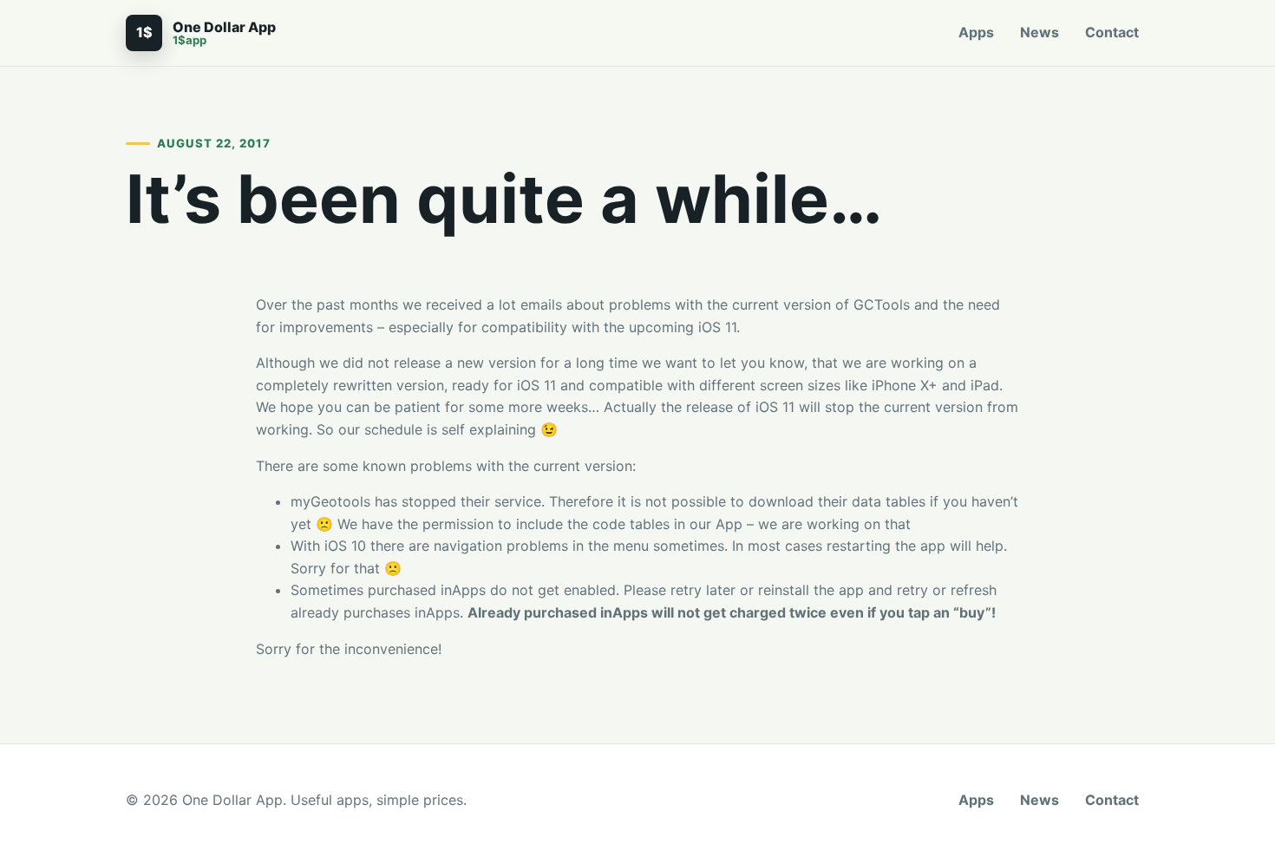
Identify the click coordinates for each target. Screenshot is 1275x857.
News (1039, 32)
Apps (976, 32)
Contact (1112, 32)
